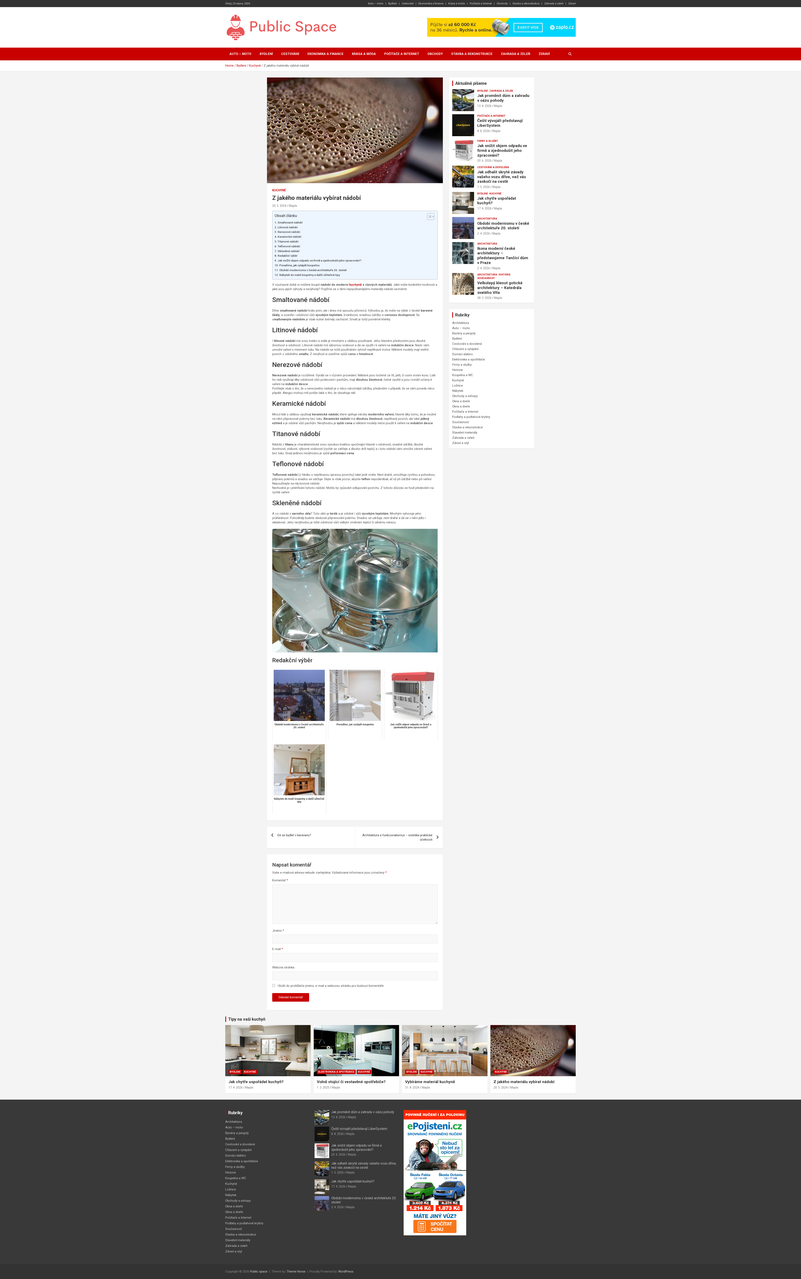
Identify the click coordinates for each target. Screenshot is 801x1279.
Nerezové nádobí (289, 231)
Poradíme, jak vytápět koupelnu (299, 265)
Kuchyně (279, 190)
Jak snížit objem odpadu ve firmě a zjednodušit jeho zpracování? (319, 260)
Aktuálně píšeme (471, 83)
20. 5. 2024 (279, 205)
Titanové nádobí (288, 241)
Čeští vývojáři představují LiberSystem (500, 123)
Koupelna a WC (462, 375)
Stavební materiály (464, 432)
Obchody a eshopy (465, 396)
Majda (293, 205)
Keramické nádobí (289, 236)
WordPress (345, 1271)
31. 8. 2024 (412, 1087)
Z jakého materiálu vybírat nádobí (524, 1081)
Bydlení (392, 3)
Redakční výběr (287, 255)
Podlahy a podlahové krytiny (471, 417)
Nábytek (457, 391)
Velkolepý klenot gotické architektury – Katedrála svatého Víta (500, 287)
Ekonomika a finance (430, 3)
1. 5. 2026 (483, 187)
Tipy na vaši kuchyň (246, 1019)
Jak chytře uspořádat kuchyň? (496, 201)
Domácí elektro (462, 354)
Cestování (408, 3)
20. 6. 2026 (484, 160)
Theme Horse (296, 1271)
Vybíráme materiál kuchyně (430, 1081)
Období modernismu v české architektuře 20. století (313, 270)
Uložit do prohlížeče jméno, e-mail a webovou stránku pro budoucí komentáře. (331, 986)
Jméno (278, 931)
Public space (258, 1271)
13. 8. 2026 (484, 106)
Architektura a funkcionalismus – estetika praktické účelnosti (397, 837)
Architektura (487, 218)
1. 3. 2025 (323, 1087)
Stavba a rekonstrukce (526, 3)
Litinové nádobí (288, 227)
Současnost (486, 278)
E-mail (277, 949)
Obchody (502, 3)
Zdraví (572, 3)
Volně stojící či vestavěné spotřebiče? (351, 1081)
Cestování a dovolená (493, 167)
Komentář (280, 880)
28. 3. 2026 (484, 297)
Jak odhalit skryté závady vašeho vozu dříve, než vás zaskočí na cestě (501, 177)
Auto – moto (375, 3)
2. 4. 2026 (483, 233)
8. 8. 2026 (483, 131)
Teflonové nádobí (289, 246)
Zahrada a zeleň (553, 3)
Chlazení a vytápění (465, 349)
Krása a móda (456, 3)
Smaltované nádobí (290, 222)
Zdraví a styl (460, 443)
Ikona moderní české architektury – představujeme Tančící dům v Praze (502, 255)
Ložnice (457, 385)
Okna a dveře (461, 401)
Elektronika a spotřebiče (468, 359)
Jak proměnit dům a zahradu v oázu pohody (503, 98)
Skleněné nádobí (289, 251)
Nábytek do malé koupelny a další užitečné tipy (309, 275)
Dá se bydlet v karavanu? (294, 835)
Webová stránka (283, 967)
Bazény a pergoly (464, 333)
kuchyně (355, 285)
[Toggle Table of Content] (428, 216)
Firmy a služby (487, 141)
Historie (504, 274)
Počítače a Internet (481, 3)
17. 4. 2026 (484, 208)
